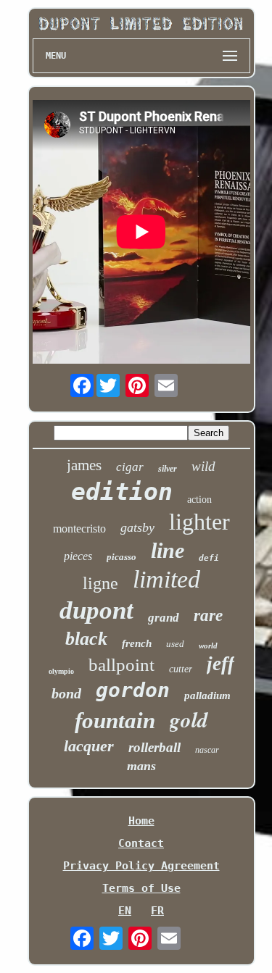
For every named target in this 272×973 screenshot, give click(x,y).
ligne (100, 583)
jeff (220, 664)
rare (208, 615)
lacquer (89, 746)
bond (66, 693)
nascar (207, 750)
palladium (207, 695)
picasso (121, 556)
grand (163, 618)
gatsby (137, 527)
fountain (115, 720)
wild (203, 466)
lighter (199, 522)
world (208, 645)
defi (209, 558)
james (84, 465)
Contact (141, 843)
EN (124, 910)
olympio (61, 671)
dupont (96, 610)
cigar (130, 467)
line (167, 550)
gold (189, 719)
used (175, 643)
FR (157, 910)
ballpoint (121, 665)
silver (167, 469)
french (137, 643)
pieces (78, 556)
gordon (133, 690)
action (199, 499)
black (86, 638)
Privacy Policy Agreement (141, 865)
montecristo (79, 528)
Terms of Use (141, 888)
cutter (180, 669)
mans (141, 766)
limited (166, 579)
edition (122, 491)
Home (141, 820)
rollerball (154, 747)
